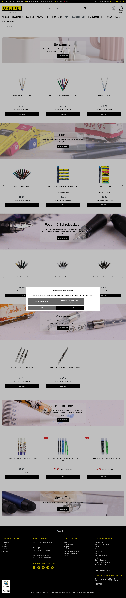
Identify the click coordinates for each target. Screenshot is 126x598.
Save (42, 307)
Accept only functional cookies (69, 301)
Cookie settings (41, 301)
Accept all (70, 307)
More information (88, 295)
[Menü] (9, 581)
